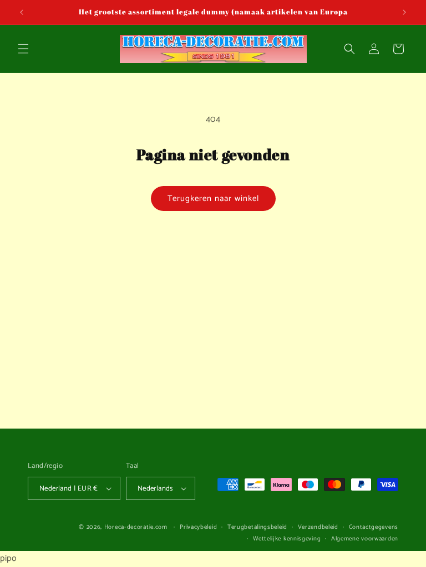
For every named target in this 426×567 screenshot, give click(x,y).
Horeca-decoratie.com (136, 527)
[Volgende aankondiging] (404, 12)
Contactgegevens (374, 527)
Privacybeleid (198, 527)
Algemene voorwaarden (364, 539)
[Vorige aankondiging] (21, 12)
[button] (23, 49)
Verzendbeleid (318, 527)
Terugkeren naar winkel (213, 198)
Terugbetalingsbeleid (257, 527)
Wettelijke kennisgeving (287, 539)
